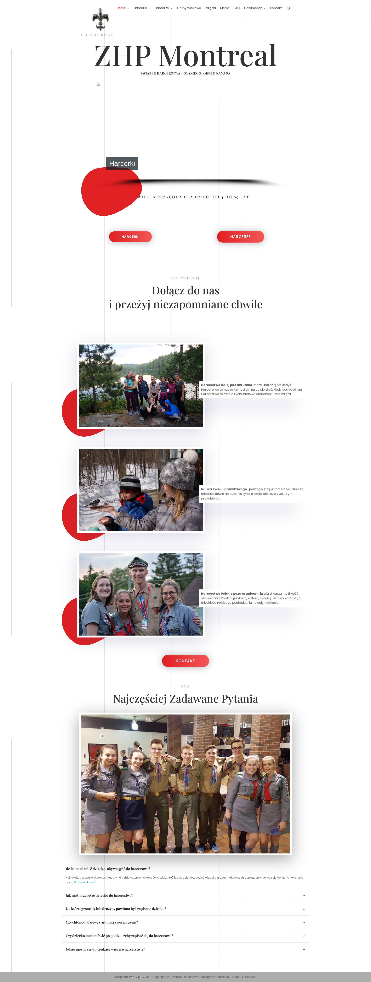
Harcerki (131, 236)
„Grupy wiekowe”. (84, 882)
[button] (103, 131)
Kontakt (185, 661)
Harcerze (240, 236)
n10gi (136, 977)
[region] (193, 135)
